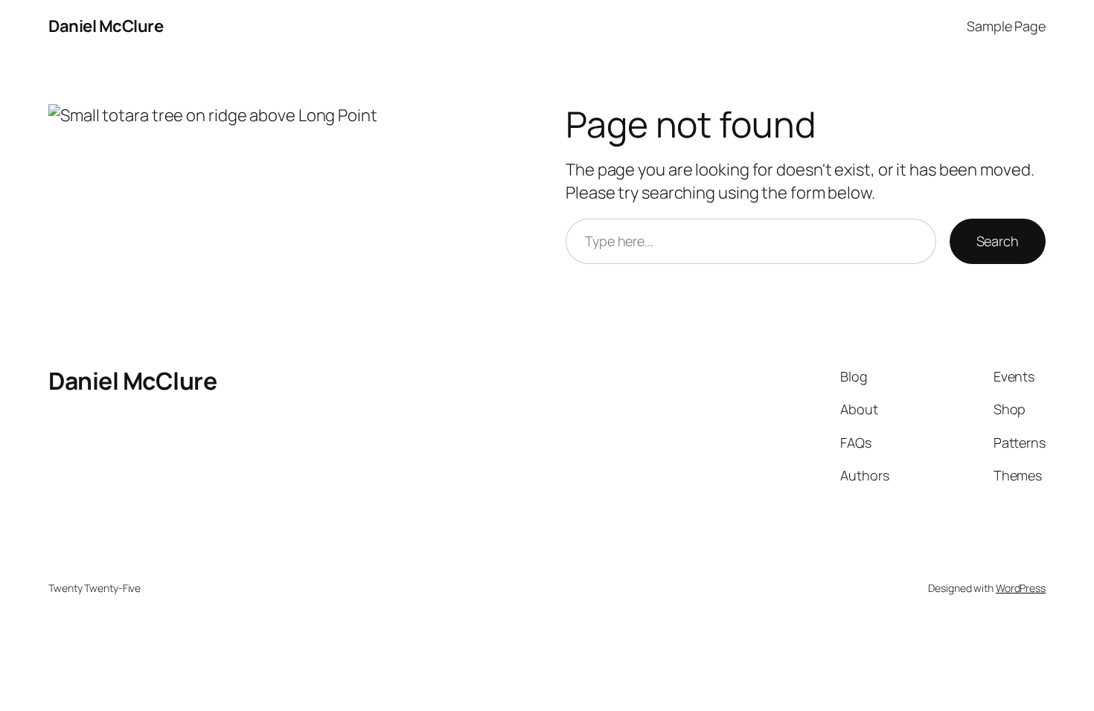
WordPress (1021, 588)
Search (997, 241)
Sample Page (1006, 26)
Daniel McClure (105, 26)
